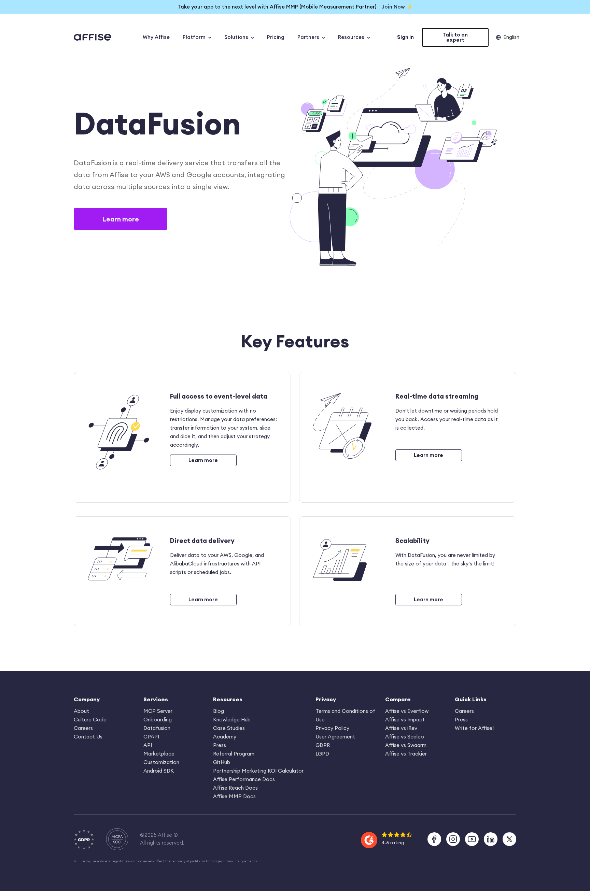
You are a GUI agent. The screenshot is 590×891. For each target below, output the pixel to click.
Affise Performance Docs (244, 779)
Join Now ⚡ (397, 6)
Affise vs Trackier (406, 753)
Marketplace (158, 753)
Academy (224, 736)
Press (219, 745)
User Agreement (335, 736)
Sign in (405, 37)
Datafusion (156, 728)
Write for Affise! (474, 728)
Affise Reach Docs (235, 788)
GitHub (221, 762)
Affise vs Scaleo (404, 736)
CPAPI (151, 736)
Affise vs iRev (401, 728)
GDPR (322, 745)
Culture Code (90, 719)
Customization (161, 762)
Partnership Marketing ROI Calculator (258, 770)
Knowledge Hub (232, 719)
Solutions (236, 37)
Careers (83, 728)
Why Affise (156, 37)
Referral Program (233, 753)
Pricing (275, 37)
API (147, 745)
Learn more (120, 219)
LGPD (322, 753)
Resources (351, 37)
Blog (218, 711)
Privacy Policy (332, 728)
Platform (194, 37)
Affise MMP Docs (234, 796)
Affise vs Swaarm (405, 745)
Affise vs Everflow (407, 711)
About (81, 711)
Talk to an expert (455, 37)
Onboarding (157, 719)
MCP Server (157, 711)
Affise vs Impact (405, 719)
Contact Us (88, 736)
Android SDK (158, 770)
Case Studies (229, 728)
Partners (308, 37)
